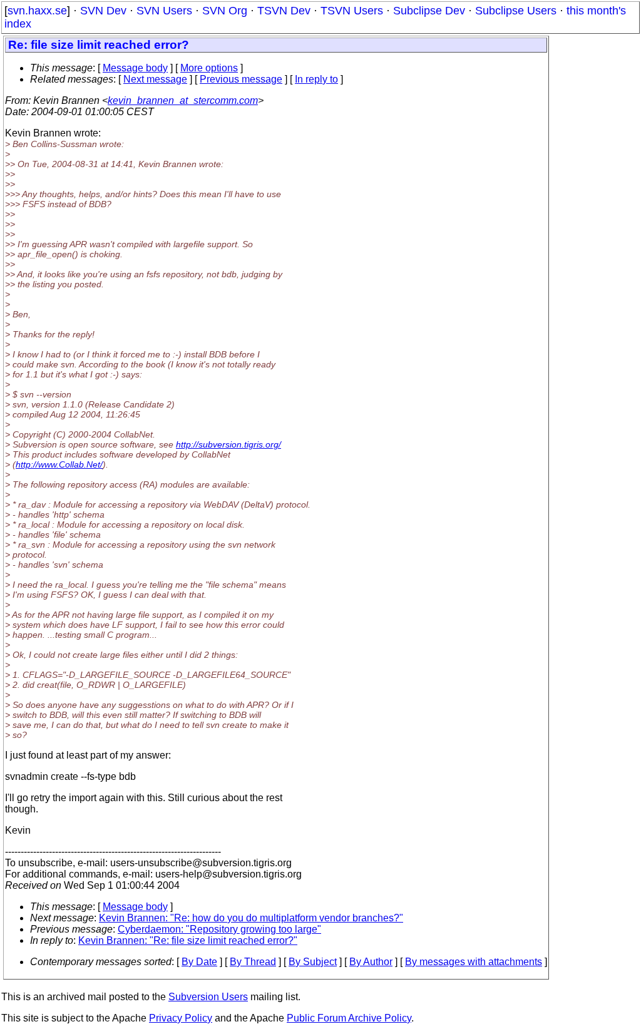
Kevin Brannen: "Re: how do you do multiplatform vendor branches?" (251, 918)
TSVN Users (351, 10)
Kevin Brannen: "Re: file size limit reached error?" (187, 940)
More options (209, 68)
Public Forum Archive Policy (349, 1018)
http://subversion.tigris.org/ (228, 444)
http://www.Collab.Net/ (59, 464)
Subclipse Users (515, 10)
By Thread (253, 961)
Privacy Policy (180, 1018)
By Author (370, 961)
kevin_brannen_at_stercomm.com (183, 100)
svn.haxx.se (37, 10)
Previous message (241, 79)
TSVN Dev (283, 10)
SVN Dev (103, 10)
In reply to (316, 79)
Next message (155, 79)
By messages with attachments (473, 961)
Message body (135, 68)
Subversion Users (208, 996)
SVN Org (224, 10)
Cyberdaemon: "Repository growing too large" (219, 929)
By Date (199, 961)
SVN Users (164, 10)
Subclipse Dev (429, 10)
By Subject (313, 961)
